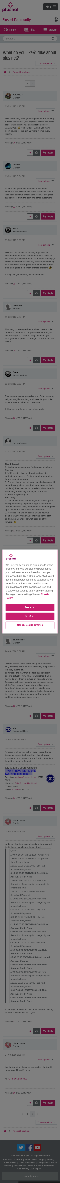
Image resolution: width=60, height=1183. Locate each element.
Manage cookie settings (30, 625)
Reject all (30, 616)
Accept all (30, 607)
